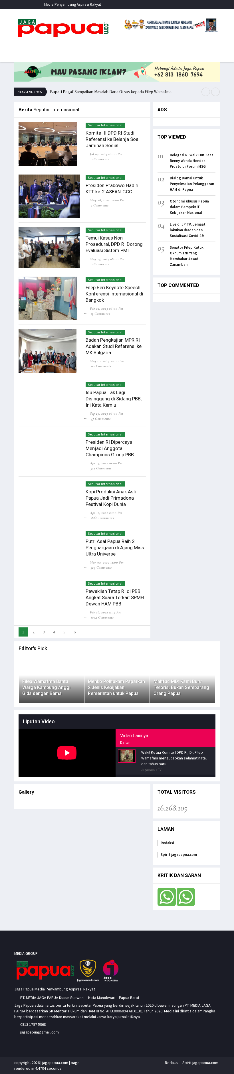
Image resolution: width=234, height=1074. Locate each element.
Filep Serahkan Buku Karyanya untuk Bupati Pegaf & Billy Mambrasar (110, 89)
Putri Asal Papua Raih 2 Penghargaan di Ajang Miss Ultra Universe (115, 547)
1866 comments (102, 518)
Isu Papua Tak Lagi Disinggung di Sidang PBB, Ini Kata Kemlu (114, 399)
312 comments (101, 468)
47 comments (100, 418)
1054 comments (102, 617)
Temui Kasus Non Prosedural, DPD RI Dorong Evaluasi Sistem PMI (114, 244)
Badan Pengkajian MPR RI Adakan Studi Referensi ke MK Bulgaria (114, 346)
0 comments (100, 159)
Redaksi (167, 842)
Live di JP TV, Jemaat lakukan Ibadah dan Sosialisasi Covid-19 (187, 230)
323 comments (101, 567)
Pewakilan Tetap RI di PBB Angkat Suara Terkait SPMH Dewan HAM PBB (115, 597)
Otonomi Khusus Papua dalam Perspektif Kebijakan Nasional (189, 207)
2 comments (100, 205)
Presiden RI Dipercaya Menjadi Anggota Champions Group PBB (110, 448)
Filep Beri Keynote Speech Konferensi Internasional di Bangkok (114, 294)
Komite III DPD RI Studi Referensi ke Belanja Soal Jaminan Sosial (113, 139)
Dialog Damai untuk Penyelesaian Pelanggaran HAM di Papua (192, 184)
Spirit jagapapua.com (179, 854)
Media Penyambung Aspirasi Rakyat (72, 4)
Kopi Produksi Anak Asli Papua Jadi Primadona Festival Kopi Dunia (111, 498)
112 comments (101, 366)
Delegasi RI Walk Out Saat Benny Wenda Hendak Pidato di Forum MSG (191, 161)
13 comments (100, 313)
